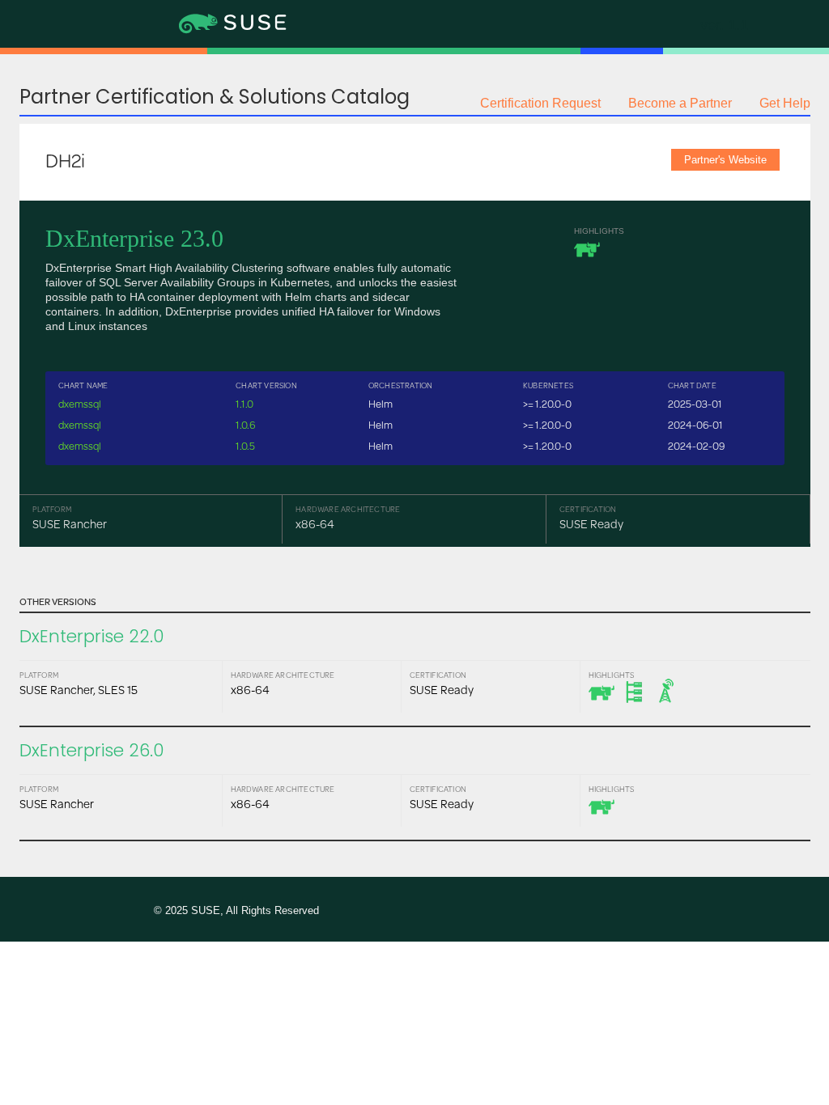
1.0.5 (245, 445)
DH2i (65, 160)
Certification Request (540, 103)
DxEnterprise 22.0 (91, 636)
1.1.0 (244, 403)
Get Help (784, 103)
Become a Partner (680, 103)
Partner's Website (725, 160)
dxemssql (79, 403)
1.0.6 (245, 424)
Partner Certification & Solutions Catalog (214, 96)
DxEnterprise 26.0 (91, 750)
